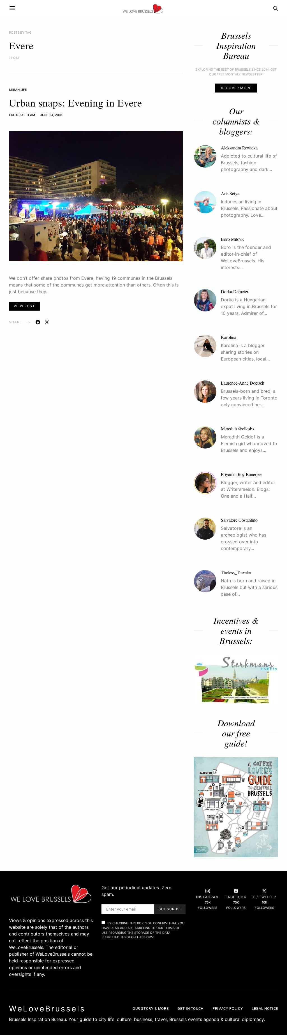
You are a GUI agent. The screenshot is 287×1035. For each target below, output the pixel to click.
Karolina (228, 337)
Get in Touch (190, 1008)
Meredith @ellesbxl (238, 428)
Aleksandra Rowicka (239, 148)
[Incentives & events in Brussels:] (236, 679)
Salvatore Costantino (239, 520)
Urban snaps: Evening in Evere (75, 102)
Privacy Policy (227, 1008)
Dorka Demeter (234, 291)
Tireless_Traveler (236, 572)
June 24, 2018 (51, 115)
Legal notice (265, 1008)
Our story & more (150, 1008)
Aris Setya (230, 193)
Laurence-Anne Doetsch (242, 383)
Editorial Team (22, 115)
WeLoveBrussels (47, 1009)
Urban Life (18, 90)
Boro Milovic (232, 239)
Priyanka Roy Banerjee (241, 474)
